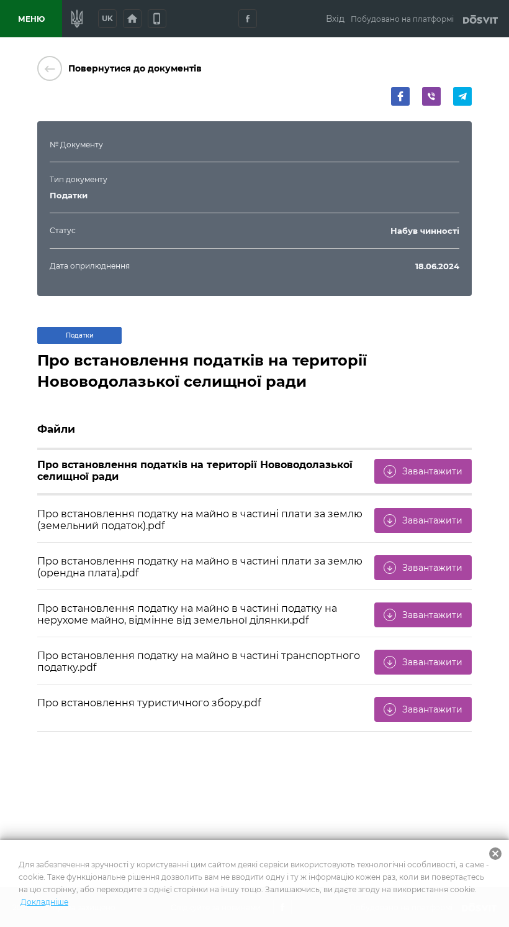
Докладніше (44, 901)
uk (107, 18)
